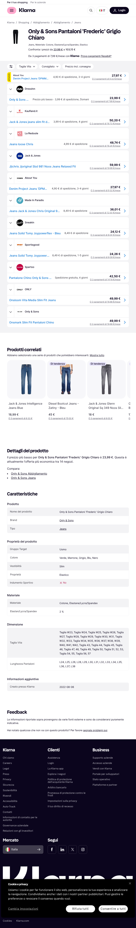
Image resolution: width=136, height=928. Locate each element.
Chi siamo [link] (8, 757)
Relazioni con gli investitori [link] (18, 830)
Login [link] (51, 763)
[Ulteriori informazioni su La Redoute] (10, 133)
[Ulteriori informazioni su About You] (10, 178)
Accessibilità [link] (10, 801)
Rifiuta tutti (80, 908)
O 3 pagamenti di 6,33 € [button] (20, 418)
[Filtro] (11, 66)
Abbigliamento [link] (41, 22)
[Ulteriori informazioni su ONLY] (10, 289)
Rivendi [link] (7, 795)
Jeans (63, 528)
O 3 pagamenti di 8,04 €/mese (105, 235)
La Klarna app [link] (55, 768)
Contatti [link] (7, 812)
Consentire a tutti (113, 908)
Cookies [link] (7, 920)
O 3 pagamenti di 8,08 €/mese (105, 257)
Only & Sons (67, 520)
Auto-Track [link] (9, 806)
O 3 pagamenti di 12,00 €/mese (104, 212)
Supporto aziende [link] (103, 757)
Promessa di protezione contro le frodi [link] (67, 794)
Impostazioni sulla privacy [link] (62, 800)
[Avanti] (124, 389)
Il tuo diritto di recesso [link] (60, 806)
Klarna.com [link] (22, 920)
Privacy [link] (7, 779)
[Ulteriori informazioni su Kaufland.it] (10, 111)
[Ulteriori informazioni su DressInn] (10, 89)
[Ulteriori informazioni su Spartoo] (10, 267)
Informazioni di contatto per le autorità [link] (20, 819)
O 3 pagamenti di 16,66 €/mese (105, 301)
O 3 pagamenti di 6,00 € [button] (100, 418)
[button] (102, 10)
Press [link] (6, 774)
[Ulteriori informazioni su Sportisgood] (10, 245)
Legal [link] (6, 768)
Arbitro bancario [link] (57, 787)
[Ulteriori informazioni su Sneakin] (10, 222)
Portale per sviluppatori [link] (106, 774)
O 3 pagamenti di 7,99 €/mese (105, 101)
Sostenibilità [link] (10, 790)
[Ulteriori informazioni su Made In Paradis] (10, 200)
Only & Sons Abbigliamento (29, 473)
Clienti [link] (54, 750)
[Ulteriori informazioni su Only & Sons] (10, 311)
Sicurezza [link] (8, 784)
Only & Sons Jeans (23, 478)
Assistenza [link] (54, 757)
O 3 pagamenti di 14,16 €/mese (105, 279)
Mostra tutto (97, 355)
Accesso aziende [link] (102, 763)
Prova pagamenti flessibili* (96, 55)
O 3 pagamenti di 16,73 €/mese (105, 123)
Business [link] (101, 750)
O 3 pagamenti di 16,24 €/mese (105, 145)
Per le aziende (38, 2)
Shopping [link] (23, 22)
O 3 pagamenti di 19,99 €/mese (105, 168)
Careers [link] (7, 763)
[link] (52, 849)
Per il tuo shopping (17, 2)
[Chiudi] (130, 883)
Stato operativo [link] (101, 779)
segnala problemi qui (95, 730)
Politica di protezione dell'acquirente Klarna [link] (60, 781)
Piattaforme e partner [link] (105, 784)
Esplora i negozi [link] (57, 774)
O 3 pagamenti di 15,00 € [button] (61, 418)
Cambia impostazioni (23, 908)
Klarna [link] (10, 22)
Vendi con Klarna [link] (102, 768)
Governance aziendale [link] (15, 825)
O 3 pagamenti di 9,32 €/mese (107, 78)
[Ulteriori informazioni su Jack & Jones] (10, 156)
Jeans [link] (77, 22)
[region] (68, 898)
